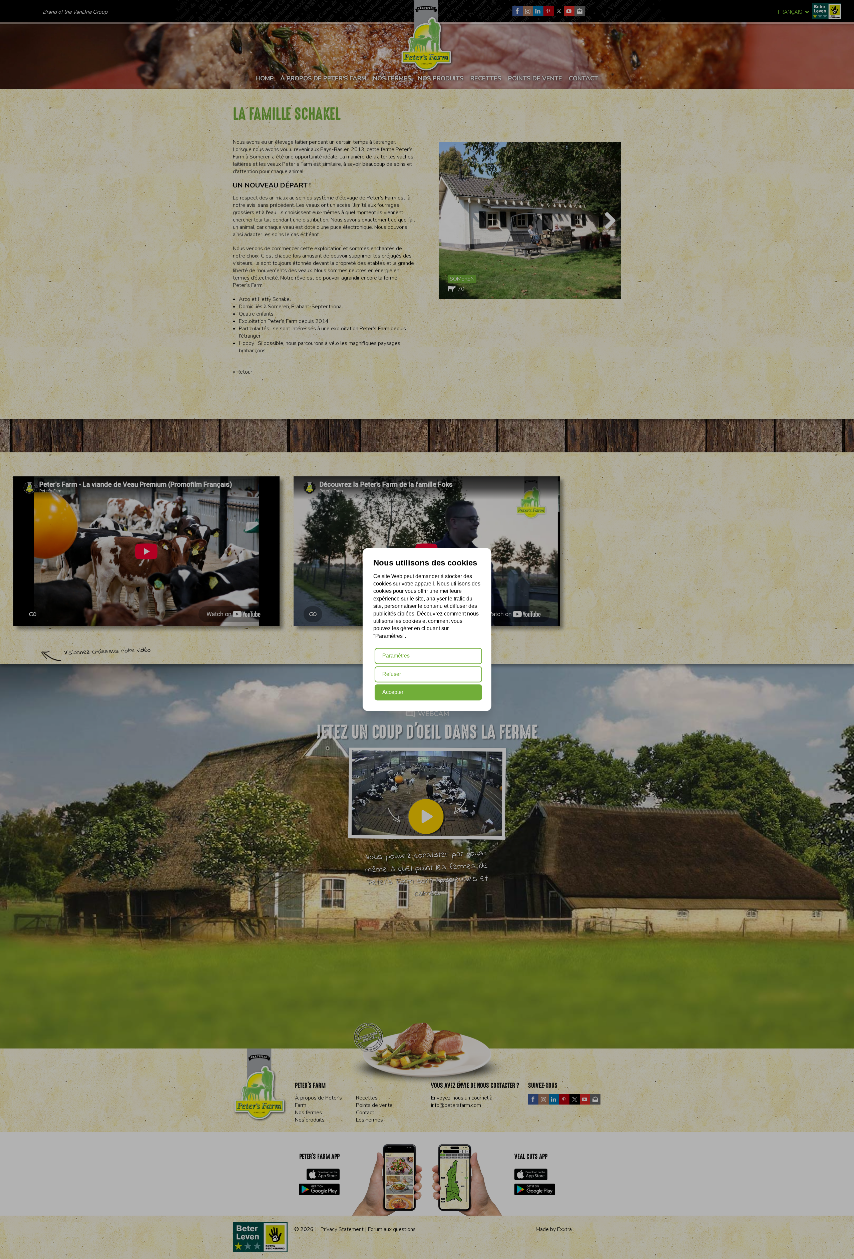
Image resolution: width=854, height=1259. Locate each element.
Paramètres (396, 656)
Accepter (392, 692)
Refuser (391, 674)
